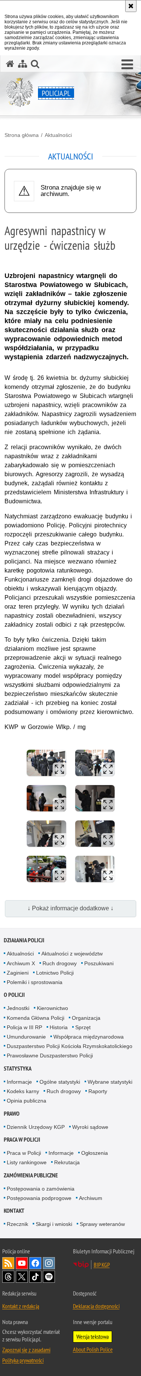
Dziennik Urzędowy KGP (36, 1127)
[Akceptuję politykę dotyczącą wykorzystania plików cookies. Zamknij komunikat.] (130, 6)
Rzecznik (17, 1224)
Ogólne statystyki (59, 1082)
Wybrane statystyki (110, 1082)
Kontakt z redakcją (20, 1306)
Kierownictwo (52, 1008)
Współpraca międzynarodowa (88, 1037)
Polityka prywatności (23, 1360)
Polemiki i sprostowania (34, 982)
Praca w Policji (22, 1140)
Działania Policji (24, 940)
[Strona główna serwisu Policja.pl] (10, 63)
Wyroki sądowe (90, 1127)
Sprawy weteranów (102, 1224)
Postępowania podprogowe (39, 1198)
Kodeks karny (23, 1091)
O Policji (14, 995)
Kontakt (14, 1211)
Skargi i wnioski (54, 1224)
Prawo (12, 1114)
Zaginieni (18, 973)
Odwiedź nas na (22, 1263)
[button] (127, 65)
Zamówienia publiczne (31, 1175)
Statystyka (18, 1068)
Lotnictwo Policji (55, 973)
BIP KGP (102, 1264)
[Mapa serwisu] (22, 63)
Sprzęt (83, 1027)
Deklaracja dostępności (96, 1306)
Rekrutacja (67, 1162)
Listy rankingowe (27, 1162)
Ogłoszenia (94, 1153)
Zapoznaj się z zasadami (26, 1349)
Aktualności (58, 135)
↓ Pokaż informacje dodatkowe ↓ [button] (70, 908)
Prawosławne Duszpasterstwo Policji (50, 1056)
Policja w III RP (24, 1027)
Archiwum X (21, 963)
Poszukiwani (99, 963)
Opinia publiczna (26, 1101)
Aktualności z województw (72, 954)
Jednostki (18, 1008)
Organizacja (86, 1018)
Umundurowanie (26, 1037)
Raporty (97, 1091)
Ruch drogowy (59, 963)
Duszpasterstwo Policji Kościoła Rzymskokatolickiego (69, 1046)
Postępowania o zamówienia (40, 1189)
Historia (59, 1027)
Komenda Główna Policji (35, 1018)
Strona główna (22, 135)
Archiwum (90, 1198)
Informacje (19, 1082)
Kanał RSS (8, 1263)
